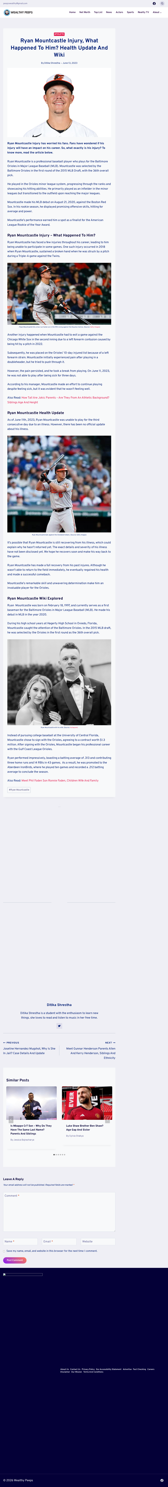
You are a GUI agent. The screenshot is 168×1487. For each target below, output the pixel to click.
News (109, 12)
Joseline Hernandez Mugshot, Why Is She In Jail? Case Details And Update (29, 1048)
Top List (98, 12)
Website (87, 1241)
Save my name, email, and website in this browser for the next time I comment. (51, 1251)
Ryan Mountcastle (19, 789)
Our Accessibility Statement (108, 1369)
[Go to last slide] (11, 1119)
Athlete (59, 34)
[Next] (107, 1119)
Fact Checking (139, 1369)
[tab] (54, 1154)
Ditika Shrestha (52, 63)
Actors (119, 12)
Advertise (127, 1369)
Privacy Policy (88, 1369)
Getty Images (94, 327)
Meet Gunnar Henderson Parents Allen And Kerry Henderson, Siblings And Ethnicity (90, 1050)
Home (72, 12)
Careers (150, 1369)
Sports (130, 12)
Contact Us (75, 1369)
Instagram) (74, 728)
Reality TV (143, 12)
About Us (64, 1369)
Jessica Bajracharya (24, 1139)
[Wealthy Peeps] (18, 12)
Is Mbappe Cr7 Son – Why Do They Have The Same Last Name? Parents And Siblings (31, 1130)
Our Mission (76, 1372)
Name (9, 1241)
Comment (12, 1196)
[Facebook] (154, 3)
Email (48, 1241)
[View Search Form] (162, 3)
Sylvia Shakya (76, 1136)
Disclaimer (65, 1372)
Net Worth (84, 12)
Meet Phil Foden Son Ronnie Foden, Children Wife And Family (60, 781)
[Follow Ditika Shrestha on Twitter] (59, 1026)
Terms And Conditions (93, 1372)
